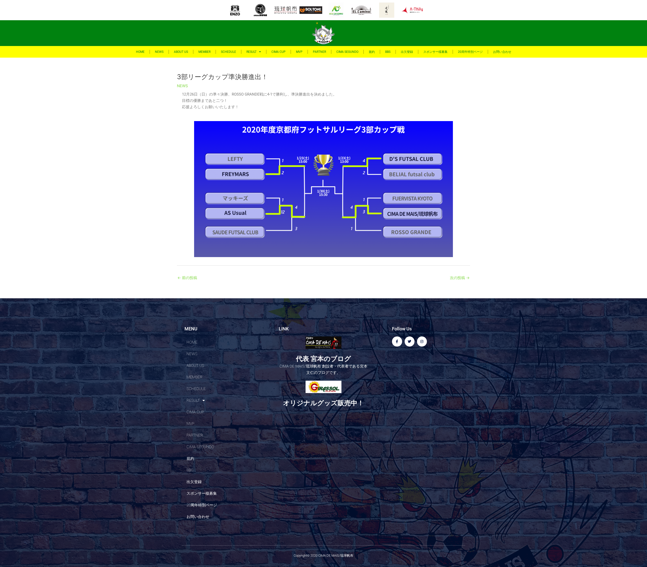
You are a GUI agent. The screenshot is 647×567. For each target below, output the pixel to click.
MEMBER (204, 52)
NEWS (159, 52)
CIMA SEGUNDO (347, 52)
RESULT (251, 52)
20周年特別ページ (470, 52)
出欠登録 (407, 52)
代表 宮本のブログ (323, 358)
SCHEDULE (228, 52)
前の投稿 (187, 277)
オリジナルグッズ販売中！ (323, 403)
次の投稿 (460, 277)
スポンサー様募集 (435, 52)
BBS (387, 52)
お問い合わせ (502, 52)
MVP (299, 52)
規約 (372, 52)
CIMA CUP (278, 52)
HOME (140, 52)
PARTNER (319, 52)
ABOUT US (181, 52)
